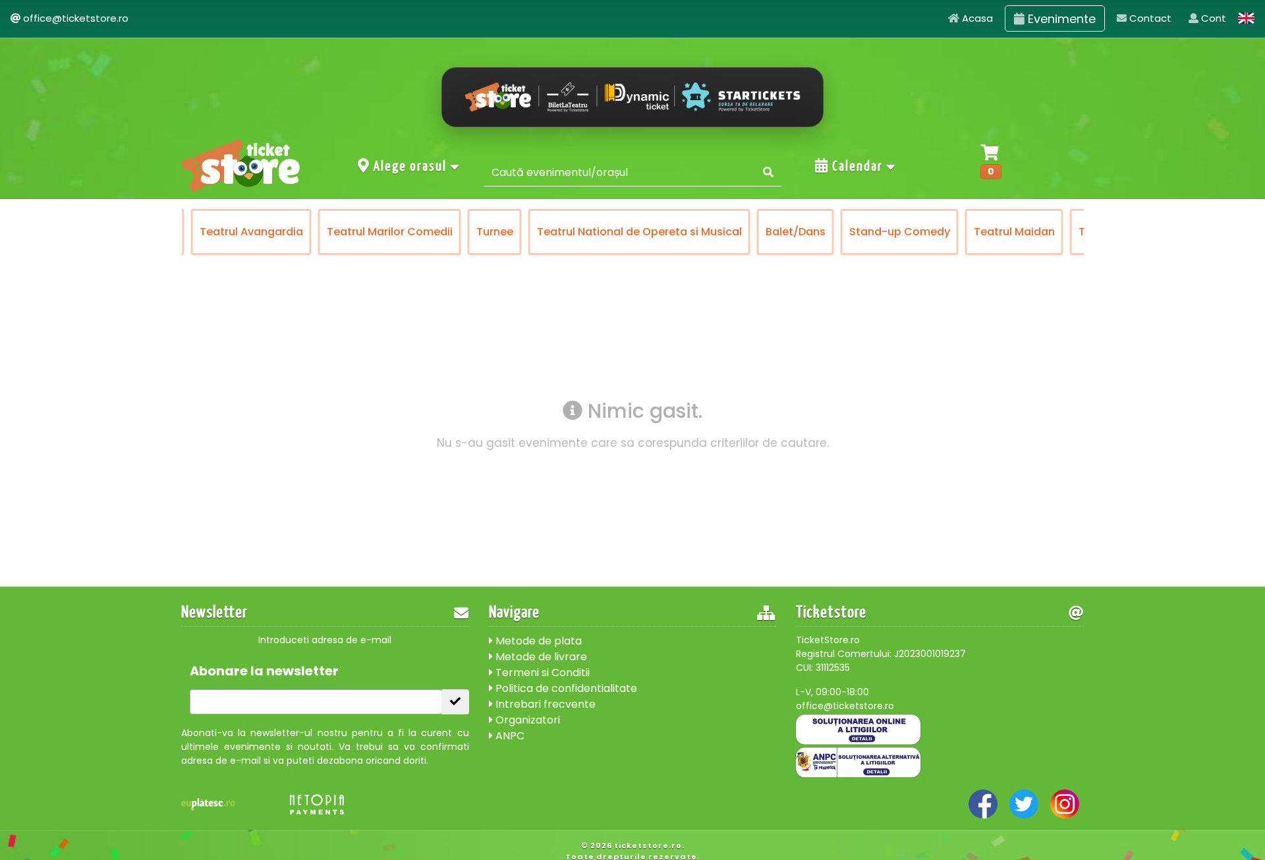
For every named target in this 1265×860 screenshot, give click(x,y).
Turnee (494, 231)
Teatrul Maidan (1014, 231)
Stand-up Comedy (899, 231)
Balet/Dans (796, 231)
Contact (1149, 18)
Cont (1212, 18)
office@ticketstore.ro (75, 18)
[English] (1246, 18)
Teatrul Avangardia (251, 231)
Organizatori (526, 720)
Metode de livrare (540, 656)
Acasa (976, 18)
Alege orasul (410, 166)
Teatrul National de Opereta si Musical (639, 231)
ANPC (508, 735)
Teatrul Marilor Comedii (390, 231)
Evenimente (1060, 19)
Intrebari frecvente (544, 704)
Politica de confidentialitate (565, 688)
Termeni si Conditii (541, 672)
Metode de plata (537, 640)
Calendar (857, 166)
